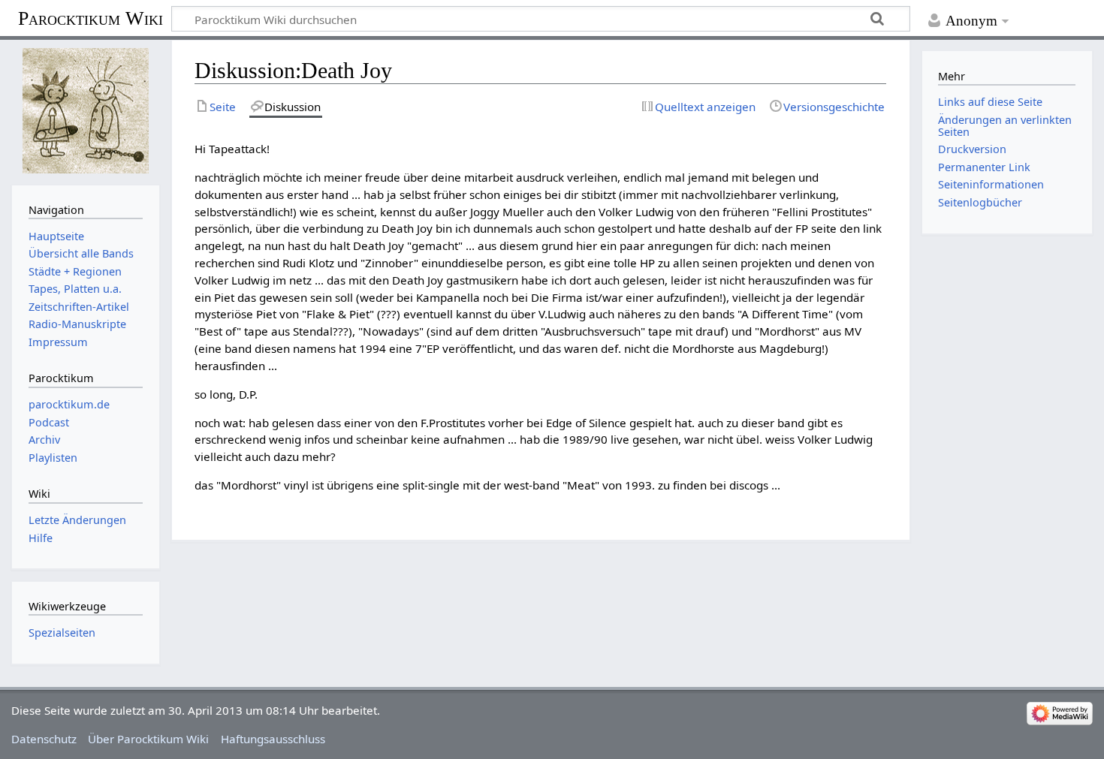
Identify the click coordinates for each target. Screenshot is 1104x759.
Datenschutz (44, 738)
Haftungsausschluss (273, 738)
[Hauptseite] (85, 110)
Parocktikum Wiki (90, 17)
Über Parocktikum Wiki (148, 738)
